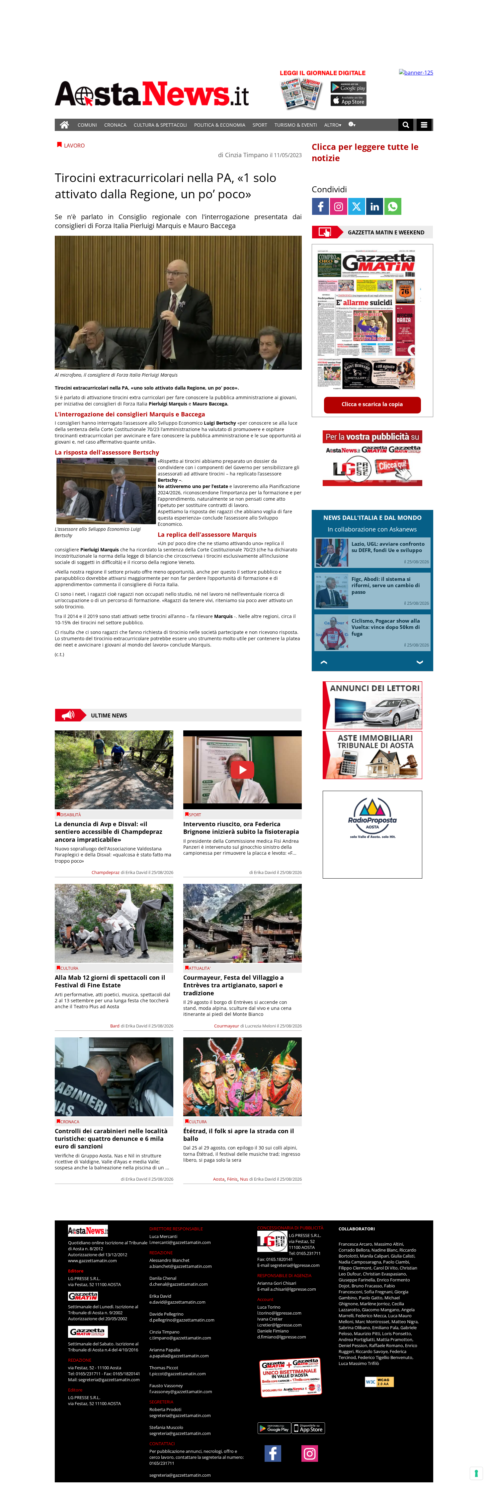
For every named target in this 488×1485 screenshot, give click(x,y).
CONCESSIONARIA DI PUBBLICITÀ (290, 1228)
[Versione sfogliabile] (302, 89)
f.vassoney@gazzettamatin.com (180, 1391)
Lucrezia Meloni (260, 1026)
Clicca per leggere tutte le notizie (365, 152)
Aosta (218, 1179)
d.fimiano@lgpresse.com (281, 1337)
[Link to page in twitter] (356, 206)
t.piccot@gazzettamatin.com (177, 1374)
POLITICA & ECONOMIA (219, 125)
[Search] (405, 125)
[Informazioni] (352, 125)
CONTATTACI (162, 1444)
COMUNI (87, 125)
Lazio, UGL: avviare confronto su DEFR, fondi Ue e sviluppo (388, 547)
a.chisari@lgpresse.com (293, 1289)
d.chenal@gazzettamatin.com (178, 1284)
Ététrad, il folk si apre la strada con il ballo (238, 1135)
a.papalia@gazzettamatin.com (179, 1356)
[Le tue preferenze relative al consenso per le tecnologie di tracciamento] (476, 1473)
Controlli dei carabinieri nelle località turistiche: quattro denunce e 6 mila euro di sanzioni (111, 1138)
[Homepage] (64, 125)
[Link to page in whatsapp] (392, 206)
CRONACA (115, 125)
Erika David (136, 872)
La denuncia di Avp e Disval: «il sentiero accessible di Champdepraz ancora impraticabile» (108, 831)
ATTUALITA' (200, 968)
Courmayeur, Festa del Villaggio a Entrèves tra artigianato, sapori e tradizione (233, 985)
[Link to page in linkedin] (374, 206)
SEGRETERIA (161, 1402)
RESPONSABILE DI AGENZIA (284, 1275)
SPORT (260, 125)
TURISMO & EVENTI (296, 125)
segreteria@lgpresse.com (295, 1265)
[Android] (349, 87)
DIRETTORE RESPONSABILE (176, 1229)
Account (265, 1299)
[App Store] (349, 100)
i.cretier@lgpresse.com (279, 1325)
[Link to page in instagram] (338, 206)
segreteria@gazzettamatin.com (109, 1380)
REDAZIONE (79, 1360)
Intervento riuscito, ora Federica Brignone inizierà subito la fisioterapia (241, 827)
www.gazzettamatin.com (92, 1261)
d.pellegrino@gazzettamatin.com (181, 1320)
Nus (244, 1179)
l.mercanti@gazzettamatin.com (180, 1242)
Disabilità (70, 815)
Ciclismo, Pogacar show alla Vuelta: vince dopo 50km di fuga (386, 627)
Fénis (232, 1179)
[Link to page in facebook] (320, 206)
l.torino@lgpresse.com (279, 1313)
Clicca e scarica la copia (372, 404)
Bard (115, 1026)
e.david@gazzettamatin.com (177, 1302)
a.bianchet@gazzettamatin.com (180, 1266)
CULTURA (69, 968)
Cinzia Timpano (246, 155)
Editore (76, 1271)
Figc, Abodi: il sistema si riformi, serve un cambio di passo (386, 585)
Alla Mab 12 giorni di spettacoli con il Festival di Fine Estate (110, 981)
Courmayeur (226, 1026)
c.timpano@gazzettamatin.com (180, 1338)
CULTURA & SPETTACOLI (160, 125)
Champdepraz (106, 872)
